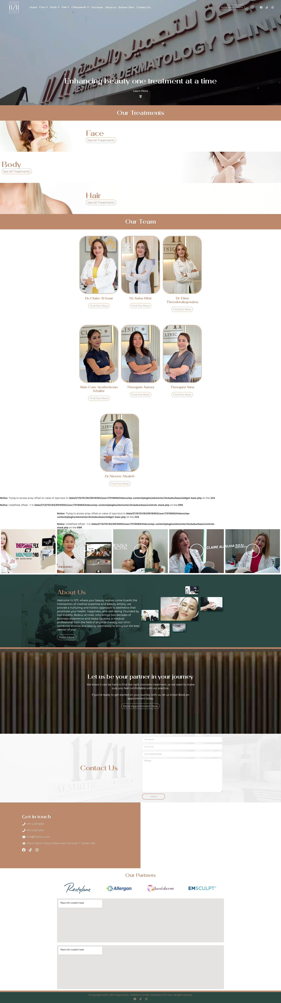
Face (42, 7)
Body (53, 7)
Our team (97, 7)
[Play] (28, 551)
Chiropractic (78, 7)
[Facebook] (261, 7)
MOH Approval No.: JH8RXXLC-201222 (129, 995)
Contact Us (143, 7)
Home (33, 7)
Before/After (126, 7)
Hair (64, 7)
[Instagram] (272, 7)
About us (110, 7)
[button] (131, 570)
